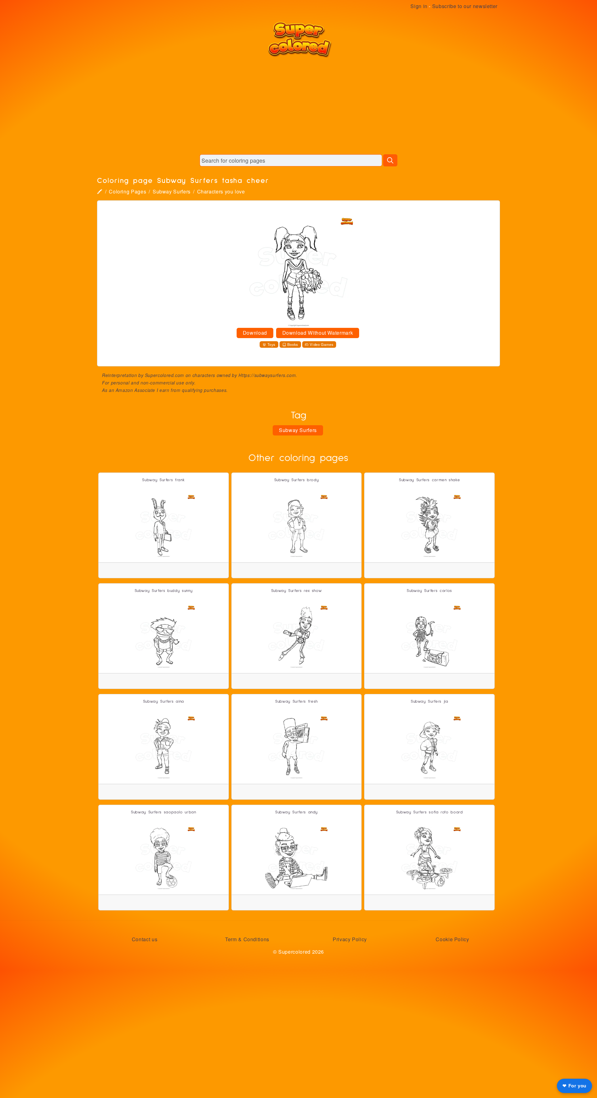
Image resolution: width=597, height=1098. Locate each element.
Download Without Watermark (317, 332)
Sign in (418, 6)
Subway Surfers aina (163, 702)
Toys (271, 344)
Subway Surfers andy (296, 812)
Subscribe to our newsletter (464, 6)
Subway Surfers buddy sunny (164, 591)
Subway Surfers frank (163, 480)
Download (255, 332)
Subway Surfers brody (296, 480)
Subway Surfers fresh (296, 702)
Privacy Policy (350, 939)
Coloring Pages (127, 191)
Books (292, 344)
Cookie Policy (452, 939)
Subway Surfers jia (429, 702)
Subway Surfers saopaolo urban (163, 812)
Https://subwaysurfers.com (267, 375)
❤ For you (574, 1085)
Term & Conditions (247, 939)
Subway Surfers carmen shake (429, 480)
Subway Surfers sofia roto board (429, 812)
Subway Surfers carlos (429, 591)
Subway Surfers (172, 191)
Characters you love (221, 191)
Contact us (144, 939)
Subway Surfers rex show (296, 591)
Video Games (321, 344)
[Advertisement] (298, 105)
